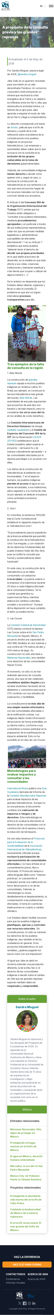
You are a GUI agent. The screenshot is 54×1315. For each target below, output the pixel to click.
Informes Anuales (15, 1282)
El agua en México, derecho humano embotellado (26, 1158)
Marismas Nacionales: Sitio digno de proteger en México (25, 1133)
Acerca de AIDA (36, 1279)
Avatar (14, 127)
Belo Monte (26, 397)
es (41, 6)
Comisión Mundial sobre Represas (28, 795)
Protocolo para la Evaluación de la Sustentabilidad (26, 842)
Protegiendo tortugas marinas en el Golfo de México (23, 1146)
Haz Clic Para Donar (27, 1264)
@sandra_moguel (27, 74)
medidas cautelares (17, 429)
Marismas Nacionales (18, 657)
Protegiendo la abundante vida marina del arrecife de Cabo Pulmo (26, 1199)
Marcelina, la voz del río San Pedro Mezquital (26, 1168)
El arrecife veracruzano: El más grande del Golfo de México (25, 1226)
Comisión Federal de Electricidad (27, 625)
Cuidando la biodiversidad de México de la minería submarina (25, 1213)
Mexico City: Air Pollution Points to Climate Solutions (26, 1177)
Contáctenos (13, 1279)
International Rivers (17, 788)
